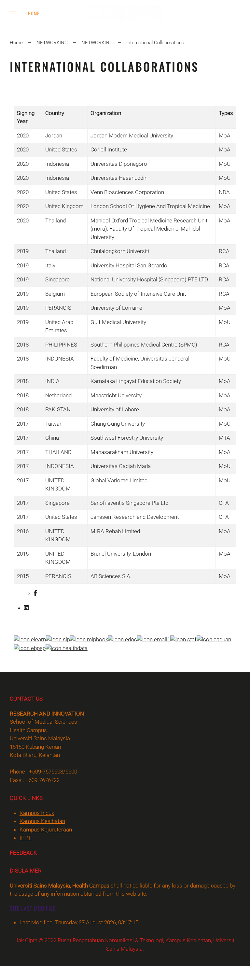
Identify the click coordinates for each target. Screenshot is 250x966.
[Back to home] (125, 13)
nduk (37, 813)
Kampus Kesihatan (42, 821)
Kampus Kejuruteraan (46, 829)
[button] (13, 13)
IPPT (25, 837)
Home (33, 13)
